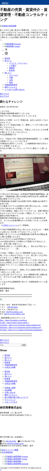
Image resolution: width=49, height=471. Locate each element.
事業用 (12, 68)
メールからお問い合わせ (15, 90)
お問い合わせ (10, 392)
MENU (5, 3)
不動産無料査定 (11, 85)
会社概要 (8, 390)
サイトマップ (10, 400)
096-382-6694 (12, 307)
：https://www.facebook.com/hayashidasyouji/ (20, 325)
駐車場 (12, 70)
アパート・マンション (18, 63)
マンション (13, 75)
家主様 (7, 58)
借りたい (8, 61)
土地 (11, 80)
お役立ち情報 (10, 367)
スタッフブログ (11, 402)
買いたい (8, 73)
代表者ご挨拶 (10, 388)
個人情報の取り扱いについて (16, 397)
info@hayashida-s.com (14, 312)
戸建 (11, 78)
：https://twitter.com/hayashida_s (14, 323)
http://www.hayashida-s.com (14, 314)
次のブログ (4, 96)
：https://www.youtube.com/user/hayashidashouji (21, 330)
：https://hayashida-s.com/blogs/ (13, 320)
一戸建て (12, 66)
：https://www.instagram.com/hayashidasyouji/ (20, 327)
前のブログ (4, 94)
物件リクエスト (11, 87)
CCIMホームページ (9, 225)
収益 (11, 82)
